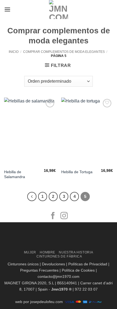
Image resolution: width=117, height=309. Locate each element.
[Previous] (31, 196)
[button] (7, 9)
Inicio (14, 52)
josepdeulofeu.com (46, 302)
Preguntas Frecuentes (39, 270)
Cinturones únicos (23, 264)
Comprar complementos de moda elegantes (64, 52)
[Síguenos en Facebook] (53, 216)
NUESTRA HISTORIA (76, 252)
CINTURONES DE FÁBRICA (59, 256)
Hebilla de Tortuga (77, 172)
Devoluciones (53, 264)
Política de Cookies (78, 270)
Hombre (47, 252)
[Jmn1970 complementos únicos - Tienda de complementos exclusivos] (58, 9)
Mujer (30, 252)
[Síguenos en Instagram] (64, 216)
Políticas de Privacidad (87, 264)
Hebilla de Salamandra (14, 174)
